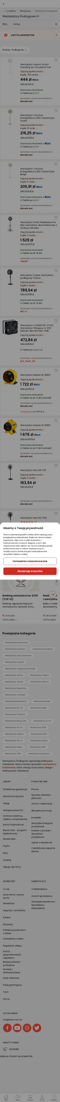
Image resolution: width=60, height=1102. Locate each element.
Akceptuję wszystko (30, 571)
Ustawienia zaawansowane (30, 561)
